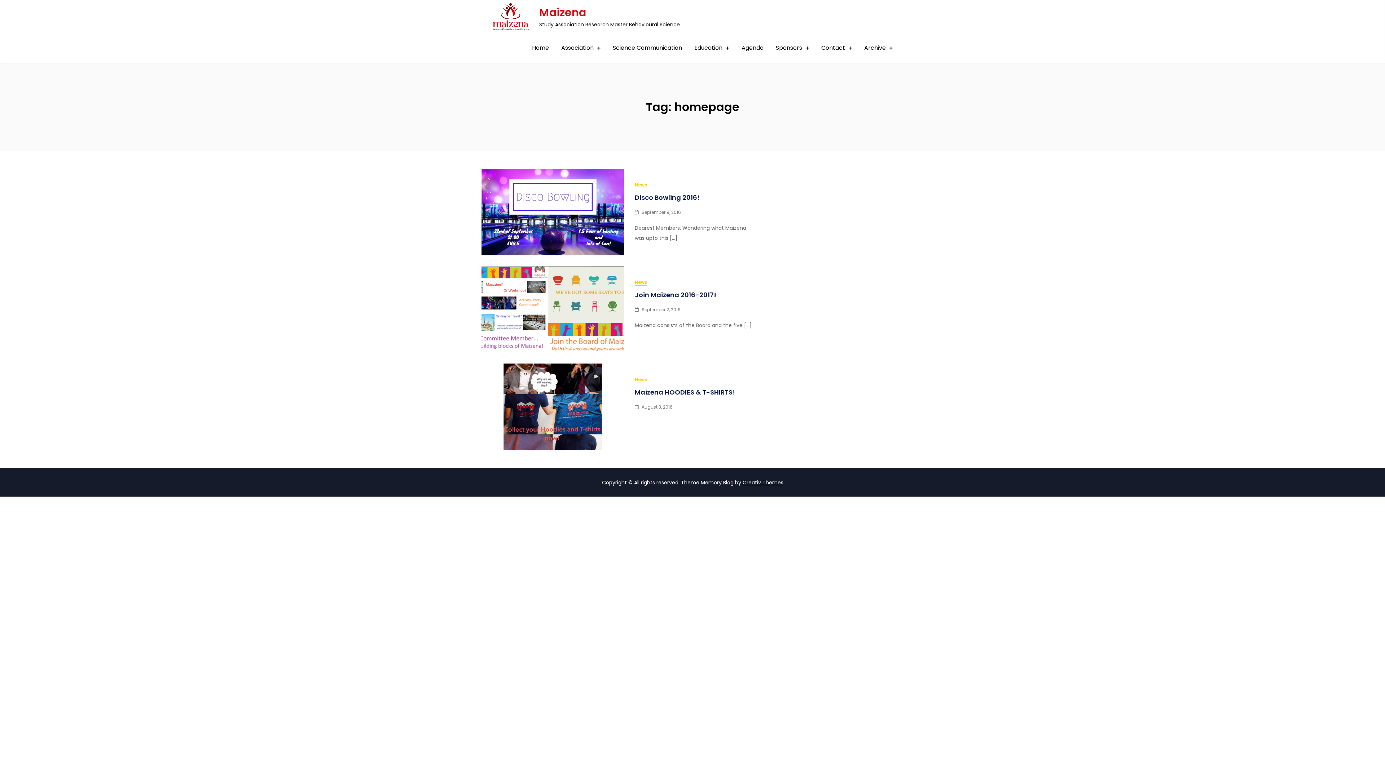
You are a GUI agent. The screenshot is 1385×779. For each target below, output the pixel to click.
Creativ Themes (763, 482)
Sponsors (789, 48)
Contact (833, 48)
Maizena (562, 12)
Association (577, 48)
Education (708, 48)
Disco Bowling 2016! (667, 197)
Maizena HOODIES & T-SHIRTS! (685, 392)
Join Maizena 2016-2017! (675, 294)
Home (540, 48)
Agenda (753, 48)
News (641, 185)
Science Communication (647, 48)
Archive (875, 48)
